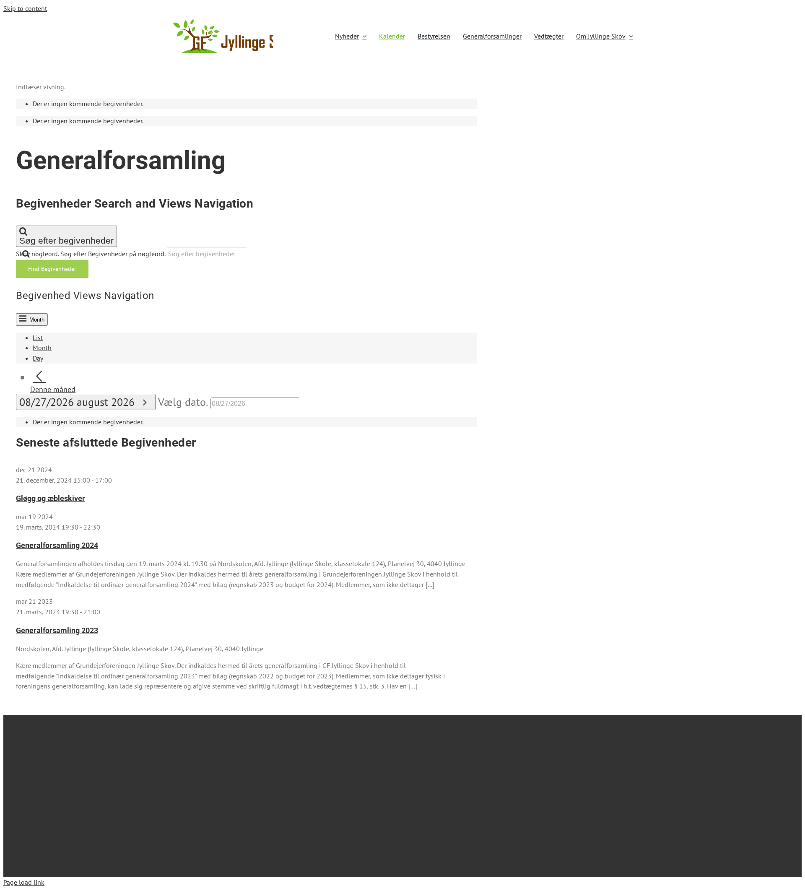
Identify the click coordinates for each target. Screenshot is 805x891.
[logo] (235, 21)
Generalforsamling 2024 (57, 545)
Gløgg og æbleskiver (50, 498)
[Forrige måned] (39, 376)
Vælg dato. (184, 402)
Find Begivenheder (52, 269)
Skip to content (25, 8)
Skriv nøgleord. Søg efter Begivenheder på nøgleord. (91, 253)
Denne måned (52, 389)
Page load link (23, 882)
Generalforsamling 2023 (57, 630)
